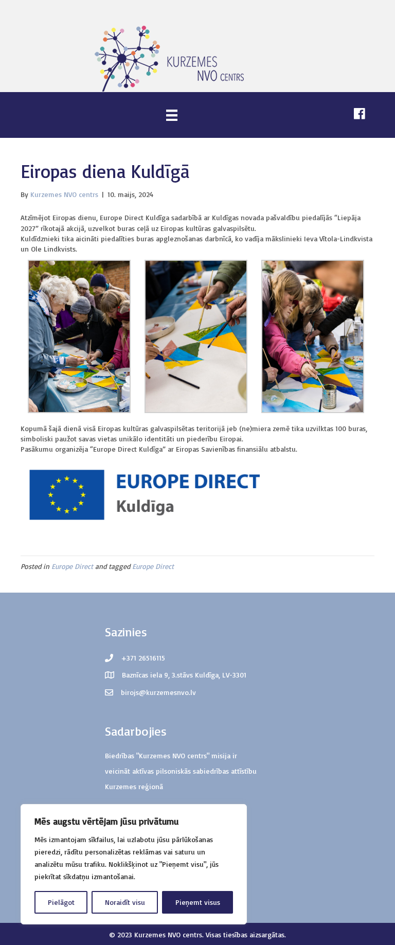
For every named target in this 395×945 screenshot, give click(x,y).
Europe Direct (72, 566)
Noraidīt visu (125, 902)
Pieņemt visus (197, 902)
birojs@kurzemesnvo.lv (158, 692)
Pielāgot (61, 902)
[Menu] (172, 115)
